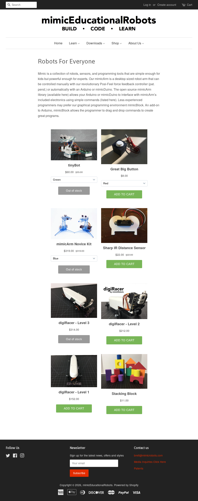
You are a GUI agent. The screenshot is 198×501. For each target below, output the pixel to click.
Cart (189, 5)
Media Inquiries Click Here (150, 462)
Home (58, 43)
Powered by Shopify (126, 485)
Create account (166, 5)
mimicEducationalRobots (98, 485)
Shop (116, 43)
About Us (135, 43)
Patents (138, 468)
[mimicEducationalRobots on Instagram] (22, 456)
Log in (147, 5)
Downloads (94, 43)
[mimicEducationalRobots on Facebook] (15, 456)
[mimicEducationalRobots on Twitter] (8, 456)
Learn (73, 43)
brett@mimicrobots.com (148, 455)
